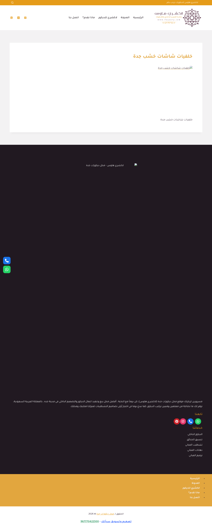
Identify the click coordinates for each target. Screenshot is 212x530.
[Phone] (190, 421)
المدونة (125, 17)
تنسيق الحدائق (194, 440)
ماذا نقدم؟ (89, 17)
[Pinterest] (25, 17)
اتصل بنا (74, 17)
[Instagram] (18, 17)
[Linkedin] (11, 17)
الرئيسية (138, 17)
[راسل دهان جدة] (7, 269)
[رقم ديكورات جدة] (7, 260)
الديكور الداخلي (195, 434)
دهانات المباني (194, 450)
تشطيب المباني (193, 445)
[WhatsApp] (198, 421)
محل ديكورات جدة (105, 514)
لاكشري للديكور (107, 17)
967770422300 (90, 521)
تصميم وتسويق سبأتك (116, 521)
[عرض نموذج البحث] (12, 2)
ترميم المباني (195, 455)
